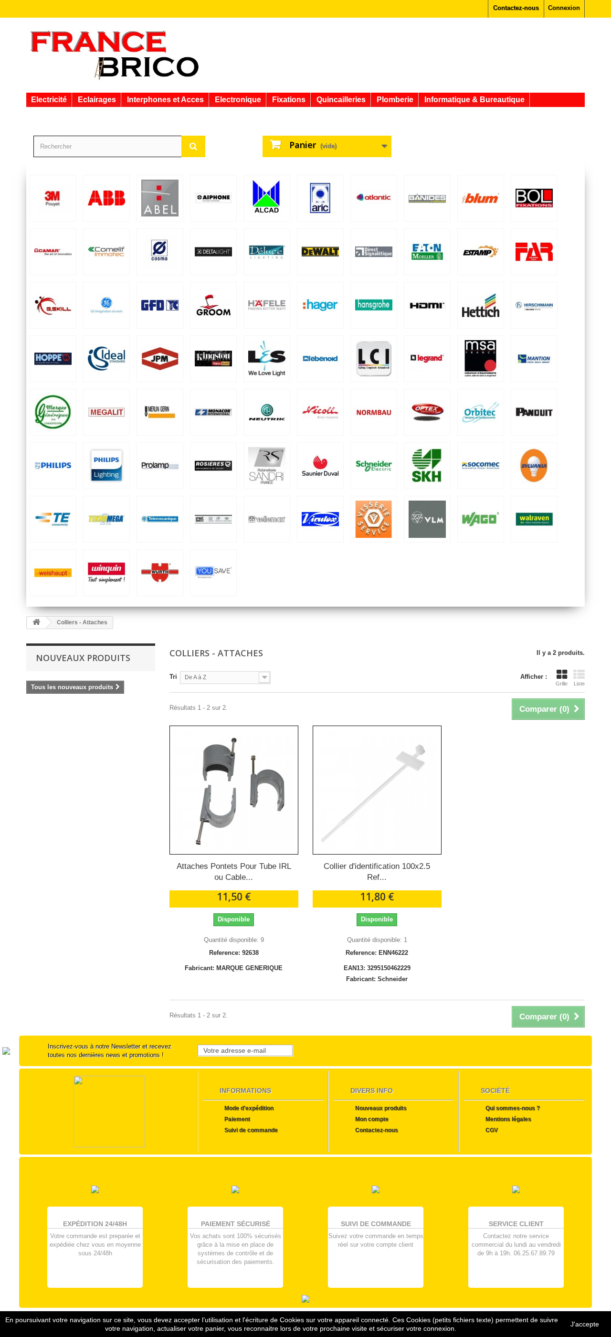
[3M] (53, 198)
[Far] (534, 251)
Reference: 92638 (234, 952)
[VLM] (427, 519)
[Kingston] (213, 358)
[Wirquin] (106, 572)
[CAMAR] (53, 251)
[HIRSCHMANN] (534, 305)
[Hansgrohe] (373, 305)
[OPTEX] (427, 412)
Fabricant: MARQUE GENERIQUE (234, 968)
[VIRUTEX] (320, 519)
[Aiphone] (213, 198)
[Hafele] (267, 305)
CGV (491, 1130)
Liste (579, 683)
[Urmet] (213, 519)
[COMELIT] (106, 251)
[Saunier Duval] (320, 465)
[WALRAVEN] (534, 519)
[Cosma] (160, 251)
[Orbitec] (480, 412)
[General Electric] (106, 305)
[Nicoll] (320, 412)
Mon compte (372, 1119)
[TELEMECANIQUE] (160, 519)
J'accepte (584, 1324)
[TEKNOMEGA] (106, 519)
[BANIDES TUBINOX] (427, 198)
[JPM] (160, 358)
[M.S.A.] (480, 358)
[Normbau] (373, 412)
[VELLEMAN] (267, 519)
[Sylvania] (534, 465)
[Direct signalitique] (373, 251)
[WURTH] (160, 572)
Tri (173, 676)
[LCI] (373, 358)
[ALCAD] (267, 198)
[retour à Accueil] (36, 623)
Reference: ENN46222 (377, 952)
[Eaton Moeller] (427, 251)
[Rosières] (213, 465)
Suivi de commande (251, 1130)
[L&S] (267, 358)
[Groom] (213, 305)
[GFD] (160, 305)
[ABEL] (160, 198)
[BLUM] (480, 198)
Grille (562, 683)
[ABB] (106, 198)
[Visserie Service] (373, 519)
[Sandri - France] (267, 465)
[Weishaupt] (53, 572)
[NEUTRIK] (267, 412)
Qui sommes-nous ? (512, 1108)
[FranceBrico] (114, 54)
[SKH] (427, 465)
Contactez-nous (516, 7)
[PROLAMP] (160, 465)
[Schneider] (373, 465)
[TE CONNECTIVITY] (53, 519)
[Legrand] (427, 358)
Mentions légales (508, 1119)
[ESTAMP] (480, 251)
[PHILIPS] (53, 465)
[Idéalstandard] (106, 358)
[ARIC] (320, 198)
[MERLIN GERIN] (160, 412)
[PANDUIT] (534, 412)
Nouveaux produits (83, 657)
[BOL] (534, 198)
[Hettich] (480, 305)
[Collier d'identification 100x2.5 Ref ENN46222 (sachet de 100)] (377, 790)
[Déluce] (267, 251)
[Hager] (320, 305)
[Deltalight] (213, 251)
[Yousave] (213, 572)
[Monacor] (213, 412)
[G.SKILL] (53, 305)
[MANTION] (534, 358)
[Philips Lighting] (106, 465)
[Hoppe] (53, 358)
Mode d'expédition (249, 1108)
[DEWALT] (320, 251)
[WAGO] (480, 519)
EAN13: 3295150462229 (377, 968)
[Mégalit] (106, 412)
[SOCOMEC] (480, 465)
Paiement (237, 1119)
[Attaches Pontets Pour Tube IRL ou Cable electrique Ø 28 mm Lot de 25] (234, 790)
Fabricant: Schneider (377, 979)
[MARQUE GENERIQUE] (53, 412)
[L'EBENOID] (320, 358)
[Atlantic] (373, 198)
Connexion (564, 7)
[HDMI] (427, 305)
